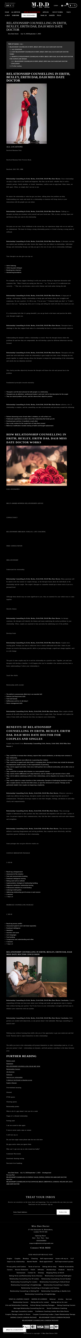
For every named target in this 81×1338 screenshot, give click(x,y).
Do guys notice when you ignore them (18, 1144)
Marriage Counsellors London (22, 1311)
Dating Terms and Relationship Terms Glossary (25, 1276)
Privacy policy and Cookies (16, 1266)
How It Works (57, 12)
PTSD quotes (10, 1097)
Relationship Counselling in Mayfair (57, 1285)
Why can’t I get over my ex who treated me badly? (23, 1149)
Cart (65, 5)
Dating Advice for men (59, 1302)
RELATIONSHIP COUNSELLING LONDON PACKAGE (40, 1320)
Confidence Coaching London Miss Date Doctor (52, 1311)
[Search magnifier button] (75, 9)
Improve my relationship (14, 1077)
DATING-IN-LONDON (39, 1299)
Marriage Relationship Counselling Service (29, 1308)
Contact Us (32, 1272)
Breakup (26, 1258)
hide (21, 44)
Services (69, 1299)
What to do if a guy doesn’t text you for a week (22, 1111)
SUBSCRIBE (15, 15)
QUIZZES (52, 15)
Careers (10, 1269)
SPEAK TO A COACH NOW (14, 1330)
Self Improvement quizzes (64, 1261)
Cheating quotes (11, 1102)
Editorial (9, 1074)
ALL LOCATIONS (14, 147)
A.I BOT (7, 15)
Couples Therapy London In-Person (17, 1314)
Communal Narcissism (13, 1154)
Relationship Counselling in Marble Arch (55, 1291)
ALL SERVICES (15, 12)
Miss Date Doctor (13, 34)
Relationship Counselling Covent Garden (56, 1279)
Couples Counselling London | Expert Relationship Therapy (54, 1314)
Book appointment (46, 1261)
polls (59, 15)
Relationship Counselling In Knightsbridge (26, 1285)
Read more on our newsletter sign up (41, 1204)
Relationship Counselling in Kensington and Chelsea (40, 1288)
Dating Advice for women (40, 1302)
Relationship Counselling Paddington (58, 1276)
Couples (17, 1258)
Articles (60, 1299)
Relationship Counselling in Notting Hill (24, 1291)
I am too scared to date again (15, 1125)
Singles (9, 1258)
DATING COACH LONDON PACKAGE (23, 1317)
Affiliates (41, 1269)
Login (56, 5)
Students (61, 1269)
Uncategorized (46, 1172)
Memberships (51, 1269)
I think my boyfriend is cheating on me (19, 1080)
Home (7, 12)
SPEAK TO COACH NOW (32, 12)
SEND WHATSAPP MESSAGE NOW (40, 1254)
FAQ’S (69, 12)
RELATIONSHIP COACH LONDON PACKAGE (54, 1317)
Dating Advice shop (49, 1266)
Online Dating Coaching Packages (42, 1305)
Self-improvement (46, 1258)
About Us (70, 1269)
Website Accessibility (66, 1266)
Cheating (34, 1258)
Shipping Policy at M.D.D (55, 1272)
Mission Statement (21, 1269)
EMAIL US (44, 15)
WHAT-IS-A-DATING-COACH (19, 1299)
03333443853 (41, 1240)
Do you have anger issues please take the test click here (24, 1139)
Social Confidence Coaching (57, 1308)
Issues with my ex (62, 1258)
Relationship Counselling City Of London (24, 1279)
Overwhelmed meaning (13, 1087)
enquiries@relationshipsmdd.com (41, 1243)
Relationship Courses (20, 1302)
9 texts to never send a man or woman (18, 1130)
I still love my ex (12, 1135)
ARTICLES (46, 12)
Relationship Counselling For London (24, 1282)
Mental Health (32, 1261)
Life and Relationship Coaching (16, 1305)
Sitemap (41, 1272)
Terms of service (34, 1266)
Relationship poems (12, 1106)
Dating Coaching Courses (66, 1305)
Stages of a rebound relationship (17, 1116)
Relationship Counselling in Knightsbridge (40, 1294)
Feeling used (10, 1120)
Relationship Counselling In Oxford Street (55, 1282)
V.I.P (72, 1258)
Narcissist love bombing (14, 1163)
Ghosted (9, 1092)
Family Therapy (11, 1083)
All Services (10, 1072)
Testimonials (20, 1272)
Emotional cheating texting (15, 1158)
